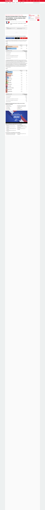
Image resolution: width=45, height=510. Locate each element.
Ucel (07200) (18, 108)
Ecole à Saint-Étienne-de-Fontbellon (10, 134)
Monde (20, 2)
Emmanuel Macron (10, 46)
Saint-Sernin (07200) (8, 106)
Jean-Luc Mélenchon (10, 75)
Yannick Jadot (9, 82)
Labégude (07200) (19, 107)
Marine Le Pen (9, 71)
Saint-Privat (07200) (19, 109)
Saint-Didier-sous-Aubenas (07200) (21, 105)
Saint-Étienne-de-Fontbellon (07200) (10, 133)
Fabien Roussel (10, 84)
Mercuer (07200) (8, 109)
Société (10, 2)
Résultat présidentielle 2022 (10, 15)
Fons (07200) (8, 107)
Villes (23, 2)
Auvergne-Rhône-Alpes (17, 15)
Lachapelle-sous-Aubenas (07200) (21, 106)
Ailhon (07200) (8, 108)
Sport (30, 17)
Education (17, 2)
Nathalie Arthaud (10, 91)
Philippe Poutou (10, 89)
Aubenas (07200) (15, 23)
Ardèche (22, 15)
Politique (6, 2)
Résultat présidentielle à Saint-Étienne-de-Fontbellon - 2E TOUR (11, 28)
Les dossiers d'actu (31, 18)
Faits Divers (13, 2)
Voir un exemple (37, 17)
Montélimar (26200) (20, 23)
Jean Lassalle (9, 80)
